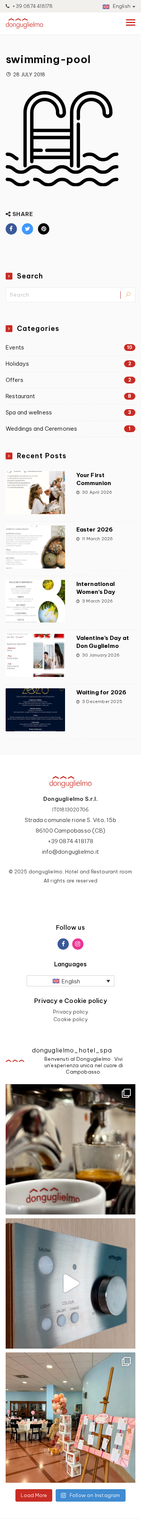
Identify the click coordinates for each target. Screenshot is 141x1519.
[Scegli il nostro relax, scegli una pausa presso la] (70, 1283)
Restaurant (69, 396)
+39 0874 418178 (32, 6)
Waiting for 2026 (101, 692)
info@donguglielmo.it (70, 851)
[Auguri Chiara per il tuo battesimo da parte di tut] (70, 1417)
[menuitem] (70, 980)
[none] (70, 980)
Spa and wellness (68, 412)
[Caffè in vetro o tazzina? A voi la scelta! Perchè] (70, 1149)
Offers (68, 379)
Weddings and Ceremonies (68, 428)
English (120, 6)
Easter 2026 (94, 529)
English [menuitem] (71, 981)
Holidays (68, 363)
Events (69, 347)
